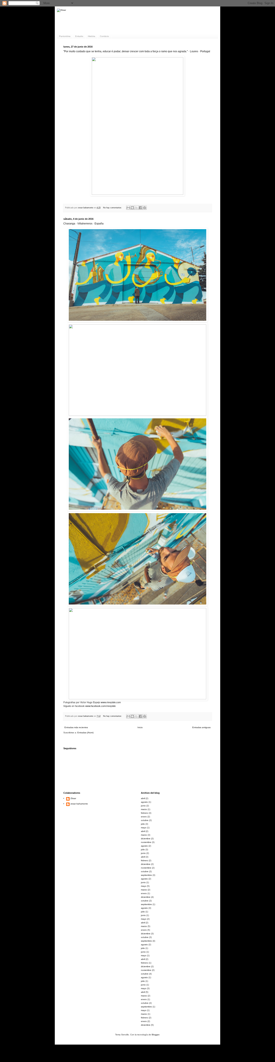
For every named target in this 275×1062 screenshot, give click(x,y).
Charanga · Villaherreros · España (83, 223)
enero (144, 816)
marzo (144, 809)
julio (143, 824)
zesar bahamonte (79, 804)
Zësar (73, 798)
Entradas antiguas (201, 727)
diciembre (145, 838)
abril (143, 798)
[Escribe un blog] (132, 208)
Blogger (155, 1034)
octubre (144, 820)
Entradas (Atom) (85, 732)
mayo (143, 827)
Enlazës (79, 36)
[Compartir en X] (136, 208)
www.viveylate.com (111, 702)
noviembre (146, 842)
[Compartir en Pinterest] (144, 208)
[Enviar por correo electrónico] (128, 208)
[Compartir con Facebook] (140, 208)
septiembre (146, 875)
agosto (144, 802)
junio (143, 805)
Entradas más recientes (76, 727)
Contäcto (104, 36)
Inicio (140, 727)
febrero (144, 813)
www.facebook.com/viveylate (100, 705)
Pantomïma (64, 36)
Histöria (91, 36)
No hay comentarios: (112, 208)
